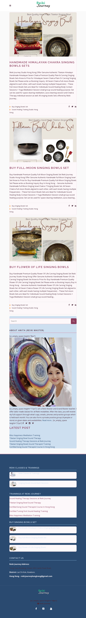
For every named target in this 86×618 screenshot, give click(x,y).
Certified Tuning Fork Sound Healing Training (28, 511)
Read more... (47, 420)
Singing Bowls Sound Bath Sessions (33, 483)
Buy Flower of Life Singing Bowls (39, 267)
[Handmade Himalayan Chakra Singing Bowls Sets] (43, 34)
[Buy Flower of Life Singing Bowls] (43, 239)
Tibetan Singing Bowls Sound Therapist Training (30, 444)
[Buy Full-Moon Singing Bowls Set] (43, 140)
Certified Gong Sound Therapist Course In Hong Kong (32, 447)
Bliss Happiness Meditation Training (24, 435)
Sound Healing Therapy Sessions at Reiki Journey (30, 441)
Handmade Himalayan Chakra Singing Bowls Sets (39, 528)
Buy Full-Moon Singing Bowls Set (39, 168)
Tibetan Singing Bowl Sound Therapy (25, 438)
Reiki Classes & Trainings (29, 473)
